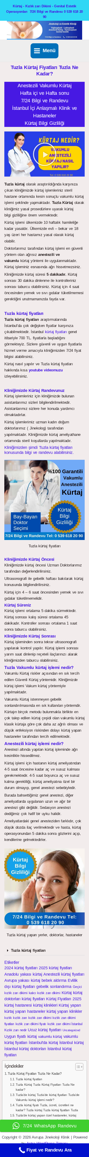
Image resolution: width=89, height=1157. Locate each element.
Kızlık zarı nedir (15, 1030)
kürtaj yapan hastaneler (24, 1011)
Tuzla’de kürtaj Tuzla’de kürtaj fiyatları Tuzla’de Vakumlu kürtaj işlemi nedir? (47, 1097)
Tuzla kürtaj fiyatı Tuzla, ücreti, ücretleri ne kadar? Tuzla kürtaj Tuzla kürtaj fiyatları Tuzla (47, 1107)
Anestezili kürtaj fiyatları (63, 974)
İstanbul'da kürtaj (43, 1042)
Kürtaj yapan (70, 1005)
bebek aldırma (54, 980)
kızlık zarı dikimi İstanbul (64, 1024)
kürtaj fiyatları (56, 332)
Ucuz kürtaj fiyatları (44, 1030)
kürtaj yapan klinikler (64, 1011)
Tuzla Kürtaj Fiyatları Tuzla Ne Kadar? (35, 1073)
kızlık (8, 1018)
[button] (44, 154)
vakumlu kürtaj (50, 1036)
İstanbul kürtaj (71, 1042)
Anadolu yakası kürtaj (23, 974)
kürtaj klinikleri (45, 1005)
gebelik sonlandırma (53, 986)
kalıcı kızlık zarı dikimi (44, 993)
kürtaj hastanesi (18, 1005)
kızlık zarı (20, 1018)
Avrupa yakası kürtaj (22, 980)
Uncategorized (71, 1030)
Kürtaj (67, 992)
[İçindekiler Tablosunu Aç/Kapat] (77, 1067)
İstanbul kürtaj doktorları (25, 1048)
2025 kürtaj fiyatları (55, 968)
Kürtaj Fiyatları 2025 (63, 999)
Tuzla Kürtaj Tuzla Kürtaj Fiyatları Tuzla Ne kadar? (45, 1087)
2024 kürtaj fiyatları (20, 968)
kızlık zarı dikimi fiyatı (31, 1024)
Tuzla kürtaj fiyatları (28, 950)
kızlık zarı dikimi (39, 1018)
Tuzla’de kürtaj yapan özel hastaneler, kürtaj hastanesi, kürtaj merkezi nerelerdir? (46, 1118)
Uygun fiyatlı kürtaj (20, 1036)
